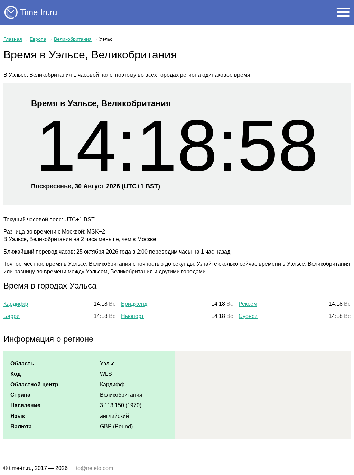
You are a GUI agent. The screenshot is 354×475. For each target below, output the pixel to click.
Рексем (248, 304)
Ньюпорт (132, 316)
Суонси (248, 316)
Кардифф (15, 304)
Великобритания (73, 39)
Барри (11, 316)
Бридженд (134, 304)
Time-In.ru (38, 12)
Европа (38, 39)
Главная (12, 39)
